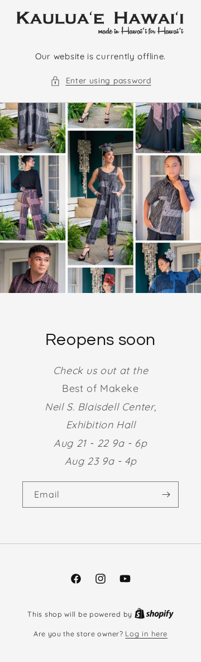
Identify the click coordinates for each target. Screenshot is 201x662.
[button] (100, 81)
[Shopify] (154, 613)
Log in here (146, 633)
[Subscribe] (166, 494)
